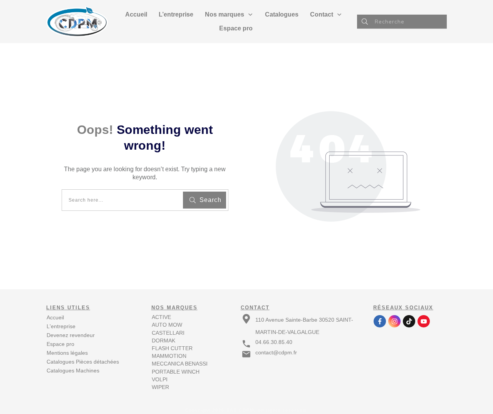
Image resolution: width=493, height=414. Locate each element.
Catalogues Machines (73, 370)
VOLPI (160, 379)
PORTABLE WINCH (176, 372)
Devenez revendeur (71, 335)
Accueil (55, 317)
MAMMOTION (169, 356)
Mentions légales (67, 353)
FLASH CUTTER (172, 348)
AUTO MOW (167, 325)
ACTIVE (161, 317)
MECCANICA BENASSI (180, 364)
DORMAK (163, 340)
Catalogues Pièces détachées (83, 362)
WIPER (160, 387)
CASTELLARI (168, 333)
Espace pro (60, 344)
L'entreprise (61, 326)
